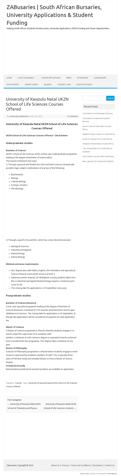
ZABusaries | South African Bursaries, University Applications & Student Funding (54, 15)
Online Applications (50, 78)
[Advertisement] (60, 51)
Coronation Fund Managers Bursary (97, 113)
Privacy (65, 465)
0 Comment (72, 116)
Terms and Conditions (80, 465)
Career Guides (31, 84)
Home (9, 78)
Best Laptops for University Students (98, 161)
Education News (84, 84)
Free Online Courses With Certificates (98, 156)
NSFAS (68, 78)
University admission (19, 116)
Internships (82, 78)
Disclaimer (97, 465)
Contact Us (109, 465)
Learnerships (100, 78)
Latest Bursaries (26, 78)
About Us (55, 465)
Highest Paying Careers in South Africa (98, 134)
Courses (18, 383)
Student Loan (64, 84)
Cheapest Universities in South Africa (98, 144)
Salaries (47, 84)
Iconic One (84, 473)
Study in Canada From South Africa (97, 139)
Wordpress (112, 473)
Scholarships (13, 84)
